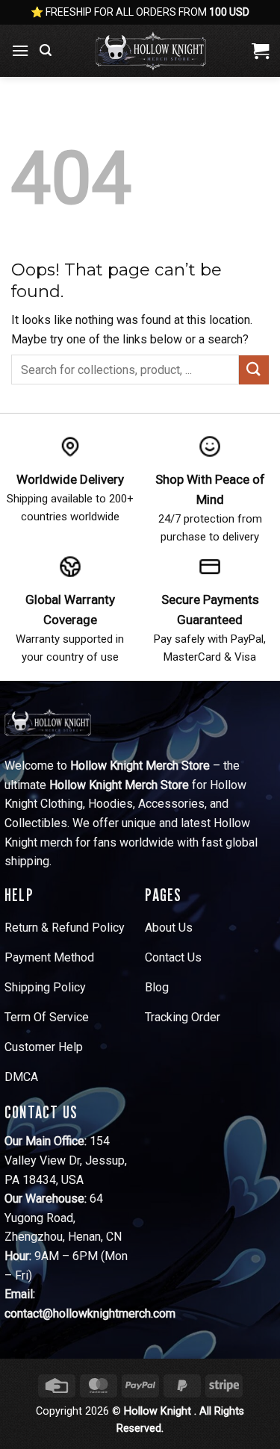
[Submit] (254, 369)
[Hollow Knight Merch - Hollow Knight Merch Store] (151, 51)
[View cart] (260, 51)
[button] (20, 50)
